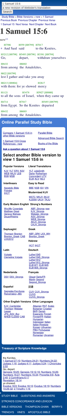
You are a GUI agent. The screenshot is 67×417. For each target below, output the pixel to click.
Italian (47, 322)
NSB (36, 188)
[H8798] (12, 54)
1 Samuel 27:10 (11, 361)
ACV (37, 179)
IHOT (7, 193)
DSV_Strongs (16, 277)
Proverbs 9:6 (46, 375)
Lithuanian (46, 327)
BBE (31, 188)
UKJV (41, 200)
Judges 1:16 (10, 363)
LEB (19, 173)
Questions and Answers (38, 396)
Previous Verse (46, 20)
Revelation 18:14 (12, 380)
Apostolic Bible (39, 412)
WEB (6, 173)
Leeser (7, 311)
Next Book (50, 24)
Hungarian (38, 319)
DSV (6, 277)
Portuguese (44, 330)
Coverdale (18, 209)
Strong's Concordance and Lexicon (27, 401)
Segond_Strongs (37, 282)
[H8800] (48, 92)
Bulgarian (37, 309)
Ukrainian (49, 335)
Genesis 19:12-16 (30, 372)
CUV (31, 292)
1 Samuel (48, 17)
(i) (7, 38)
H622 (4, 73)
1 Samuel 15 (7, 24)
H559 (21, 45)
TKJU (47, 200)
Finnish (47, 314)
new (38, 17)
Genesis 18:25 (11, 372)
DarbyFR (40, 277)
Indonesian (38, 322)
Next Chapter (36, 24)
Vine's (21, 412)
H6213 (4, 83)
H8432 (4, 64)
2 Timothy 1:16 (22, 389)
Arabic (51, 306)
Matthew (8, 211)
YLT (11, 171)
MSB (12, 176)
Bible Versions (25, 17)
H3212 (4, 54)
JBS (19, 294)
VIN (46, 188)
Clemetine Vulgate (13, 257)
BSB (6, 176)
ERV (16, 171)
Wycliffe (8, 209)
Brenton (18, 234)
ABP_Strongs (38, 209)
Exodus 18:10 (25, 386)
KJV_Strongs (37, 211)
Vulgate (8, 254)
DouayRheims (11, 217)
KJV (6, 171)
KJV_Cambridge (12, 306)
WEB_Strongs (38, 219)
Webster (18, 309)
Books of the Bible (48, 143)
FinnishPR (38, 317)
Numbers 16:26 (49, 372)
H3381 (40, 54)
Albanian (37, 306)
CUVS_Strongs (37, 297)
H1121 (4, 92)
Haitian (47, 317)
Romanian (38, 335)
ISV (42, 188)
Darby (32, 173)
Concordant (35, 176)
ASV (22, 171)
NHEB (7, 317)
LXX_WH (45, 234)
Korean (36, 327)
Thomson (8, 234)
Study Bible (8, 17)
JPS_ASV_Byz (11, 314)
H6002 (23, 64)
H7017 (39, 45)
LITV (44, 176)
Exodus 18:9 (10, 386)
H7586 (7, 45)
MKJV (39, 197)
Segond (40, 279)
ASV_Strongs (38, 217)
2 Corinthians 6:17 (19, 377)
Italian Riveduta (40, 325)
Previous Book (9, 20)
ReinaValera (10, 294)
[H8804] (12, 83)
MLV (42, 179)
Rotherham (41, 173)
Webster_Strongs (39, 214)
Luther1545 (34, 254)
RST (44, 306)
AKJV (13, 173)
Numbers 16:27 (11, 375)
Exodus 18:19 (41, 386)
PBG (35, 330)
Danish (41, 311)
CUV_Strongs (42, 292)
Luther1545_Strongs (39, 257)
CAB (22, 236)
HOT (31, 245)
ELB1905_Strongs (38, 268)
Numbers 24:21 (30, 361)
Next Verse (22, 24)
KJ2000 (33, 200)
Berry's (57, 407)
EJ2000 (15, 317)
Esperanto (38, 314)
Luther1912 (34, 260)
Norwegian (38, 332)
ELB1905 (43, 265)
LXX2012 (8, 239)
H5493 (22, 54)
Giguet (32, 277)
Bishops (17, 214)
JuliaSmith (39, 171)
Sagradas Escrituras (14, 291)
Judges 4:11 (24, 363)
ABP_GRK (34, 234)
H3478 (25, 92)
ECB (31, 179)
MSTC (32, 197)
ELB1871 (33, 265)
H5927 (40, 92)
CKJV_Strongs (38, 224)
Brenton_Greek (11, 236)
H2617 (41, 83)
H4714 (4, 101)
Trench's (8, 412)
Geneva (8, 214)
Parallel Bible (45, 133)
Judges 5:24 (39, 363)
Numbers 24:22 (48, 361)
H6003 (23, 111)
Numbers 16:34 (29, 375)
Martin (32, 279)
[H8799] (29, 45)
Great (16, 211)
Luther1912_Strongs (39, 262)
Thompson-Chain (37, 407)
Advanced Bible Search (51, 138)
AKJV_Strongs (38, 222)
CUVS (32, 294)
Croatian (47, 309)
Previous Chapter (27, 20)
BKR (35, 311)
